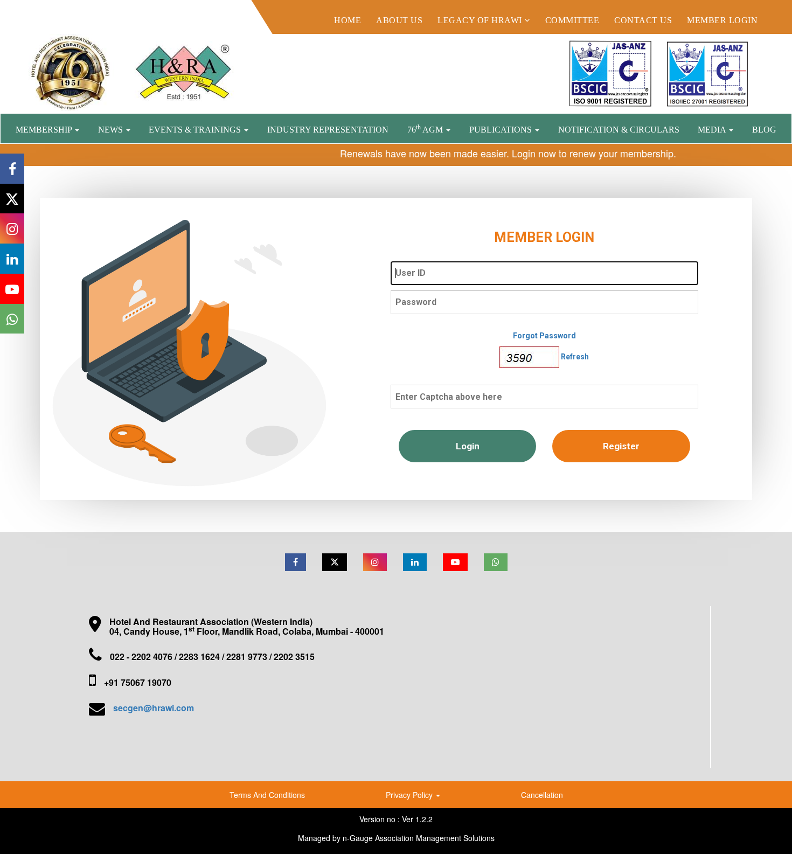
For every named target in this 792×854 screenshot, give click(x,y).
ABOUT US (399, 20)
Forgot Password (544, 335)
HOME (347, 20)
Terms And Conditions (267, 794)
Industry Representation (327, 129)
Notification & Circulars (618, 129)
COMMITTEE (572, 20)
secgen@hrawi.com (153, 708)
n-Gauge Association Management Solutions (419, 837)
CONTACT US (643, 20)
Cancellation (542, 794)
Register (621, 446)
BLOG (764, 129)
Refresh (575, 356)
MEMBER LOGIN (722, 20)
